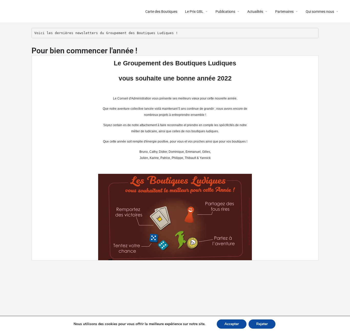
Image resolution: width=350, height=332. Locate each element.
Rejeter (262, 323)
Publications (225, 11)
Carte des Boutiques (161, 11)
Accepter (231, 323)
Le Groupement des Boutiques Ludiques (67, 11)
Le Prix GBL (194, 11)
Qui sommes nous (320, 11)
